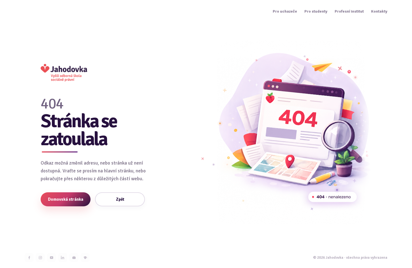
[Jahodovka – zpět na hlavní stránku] (64, 73)
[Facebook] (29, 257)
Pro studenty (315, 11)
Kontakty (379, 11)
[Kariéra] (74, 257)
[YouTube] (51, 257)
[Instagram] (40, 257)
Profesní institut (349, 11)
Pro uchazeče (285, 11)
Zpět (120, 199)
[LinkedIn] (62, 257)
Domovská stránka (65, 199)
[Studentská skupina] (85, 257)
